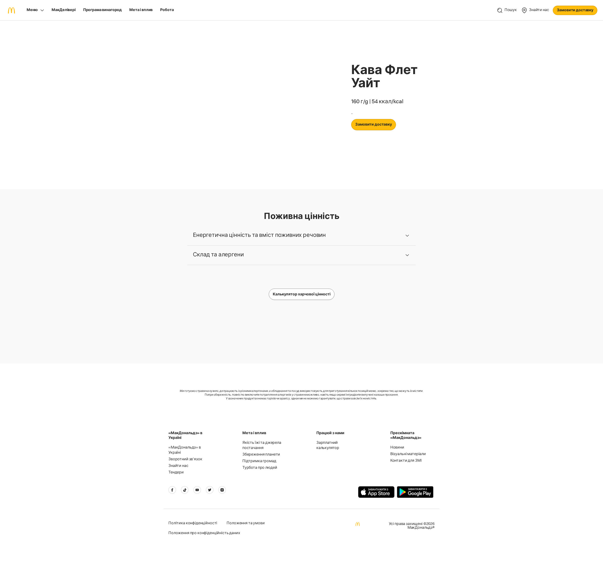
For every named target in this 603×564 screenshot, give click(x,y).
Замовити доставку (575, 10)
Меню (32, 10)
